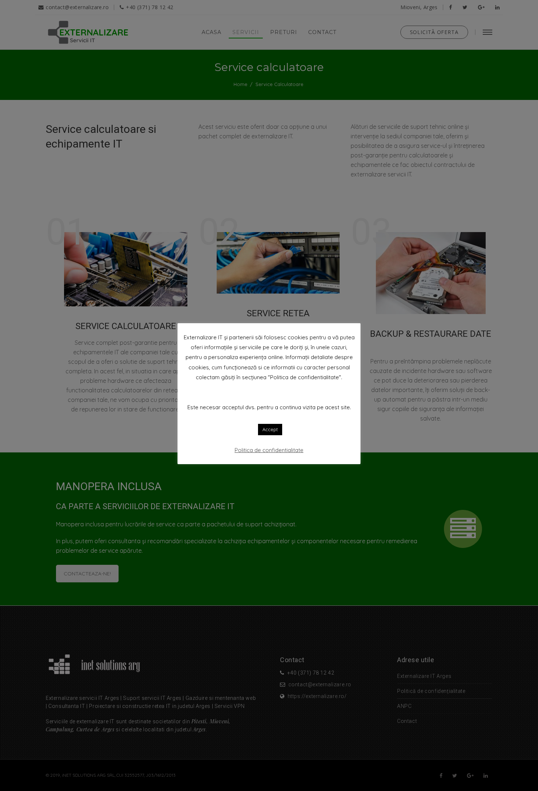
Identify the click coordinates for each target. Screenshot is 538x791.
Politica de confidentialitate (269, 450)
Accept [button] (270, 429)
